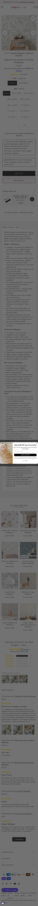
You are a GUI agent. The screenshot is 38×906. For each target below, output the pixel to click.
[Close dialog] (37, 443)
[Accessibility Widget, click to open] (2, 903)
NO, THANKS (25, 460)
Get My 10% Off (25, 455)
